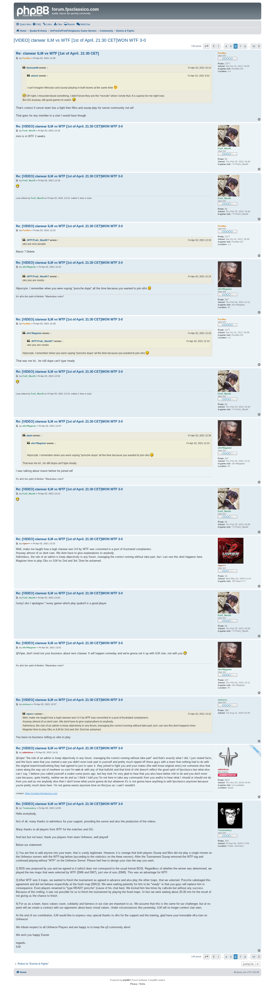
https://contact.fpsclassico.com (41, 793)
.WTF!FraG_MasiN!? (37, 240)
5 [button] (231, 46)
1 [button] (218, 46)
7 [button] (240, 46)
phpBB (126, 980)
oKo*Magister (34, 333)
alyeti (29, 435)
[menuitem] (36, 24)
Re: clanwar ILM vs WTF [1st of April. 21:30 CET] (57, 53)
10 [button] (253, 46)
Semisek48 (32, 67)
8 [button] (245, 46)
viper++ (30, 714)
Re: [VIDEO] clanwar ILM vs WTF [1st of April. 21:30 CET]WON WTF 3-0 (69, 126)
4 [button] (226, 46)
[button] (206, 46)
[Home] (33, 10)
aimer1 (34, 75)
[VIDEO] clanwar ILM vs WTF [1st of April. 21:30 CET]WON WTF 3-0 (80, 40)
